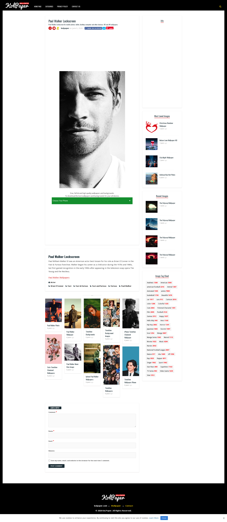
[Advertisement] (92, 51)
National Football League (158, 350)
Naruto (151, 346)
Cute (150, 308)
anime (165, 291)
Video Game (166, 371)
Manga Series (154, 337)
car (150, 299)
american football (155, 287)
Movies (151, 342)
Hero (164, 320)
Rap (150, 358)
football (162, 312)
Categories (49, 6)
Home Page (37, 6)
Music (163, 342)
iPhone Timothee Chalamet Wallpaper (130, 334)
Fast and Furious (99, 286)
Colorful (163, 304)
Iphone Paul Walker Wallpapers (92, 378)
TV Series (152, 371)
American (166, 283)
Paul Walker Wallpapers (58, 277)
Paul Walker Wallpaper (70, 333)
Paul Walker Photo (53, 325)
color (151, 304)
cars (160, 299)
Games (151, 316)
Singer (151, 363)
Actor (53, 282)
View (150, 375)
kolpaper (65, 28)
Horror (164, 325)
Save (111, 28)
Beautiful (167, 295)
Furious (114, 286)
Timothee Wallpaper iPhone (130, 381)
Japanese (152, 329)
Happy (163, 316)
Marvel (168, 337)
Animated (152, 291)
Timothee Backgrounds (90, 333)
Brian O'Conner (57, 286)
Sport (163, 363)
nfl (171, 354)
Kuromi (165, 329)
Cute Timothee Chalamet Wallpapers (52, 370)
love (150, 333)
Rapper (161, 358)
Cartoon (171, 299)
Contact (129, 506)
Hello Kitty (152, 320)
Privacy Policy (62, 6)
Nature (151, 354)
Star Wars (152, 367)
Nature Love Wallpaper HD (168, 140)
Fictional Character (166, 308)
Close (164, 518)
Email (51, 441)
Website (51, 451)
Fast (69, 286)
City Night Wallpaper (166, 157)
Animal (171, 287)
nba (161, 354)
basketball (152, 295)
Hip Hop (152, 325)
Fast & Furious (82, 286)
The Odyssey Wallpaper (167, 203)
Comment (52, 412)
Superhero (166, 367)
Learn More (154, 518)
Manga (161, 333)
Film (150, 312)
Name (51, 431)
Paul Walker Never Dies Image (72, 365)
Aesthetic (152, 283)
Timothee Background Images (109, 333)
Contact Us (76, 6)
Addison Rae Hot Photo (167, 174)
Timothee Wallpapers (109, 389)
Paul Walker (126, 286)
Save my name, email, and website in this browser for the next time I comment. (80, 461)
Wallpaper (116, 506)
